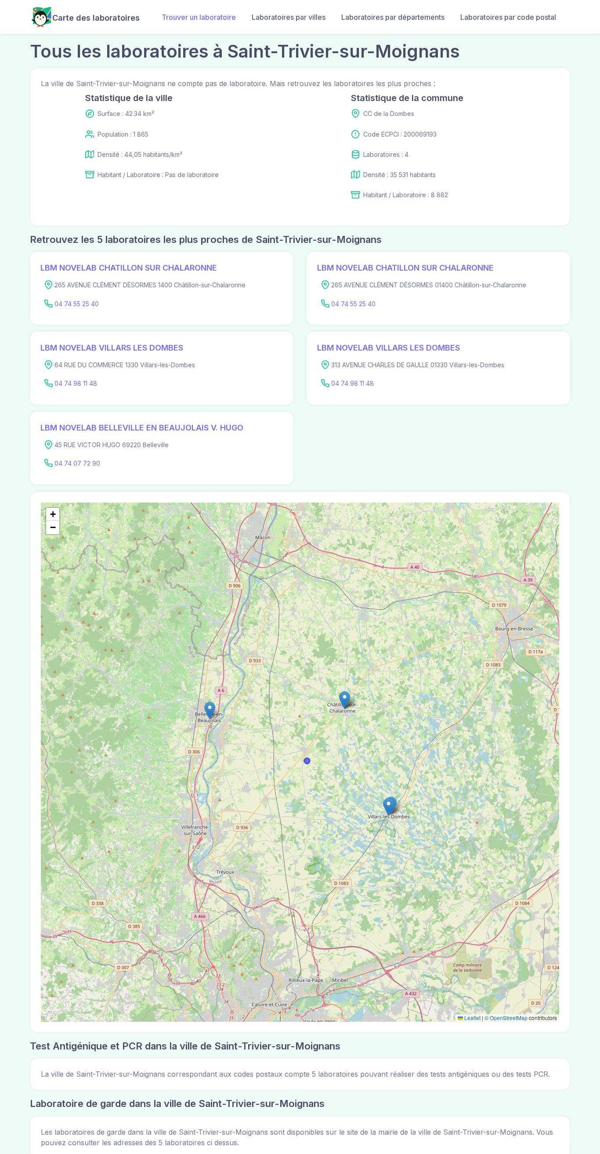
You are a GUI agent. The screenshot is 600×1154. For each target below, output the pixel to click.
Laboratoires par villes (288, 17)
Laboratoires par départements (393, 17)
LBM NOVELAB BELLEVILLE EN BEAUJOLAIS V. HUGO (141, 427)
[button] (344, 700)
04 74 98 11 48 (75, 383)
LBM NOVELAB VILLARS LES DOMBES (111, 347)
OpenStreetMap (509, 1017)
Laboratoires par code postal (508, 17)
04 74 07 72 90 (77, 463)
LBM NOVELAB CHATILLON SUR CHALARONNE (128, 267)
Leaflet (472, 1017)
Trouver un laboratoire (199, 17)
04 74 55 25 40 (76, 303)
